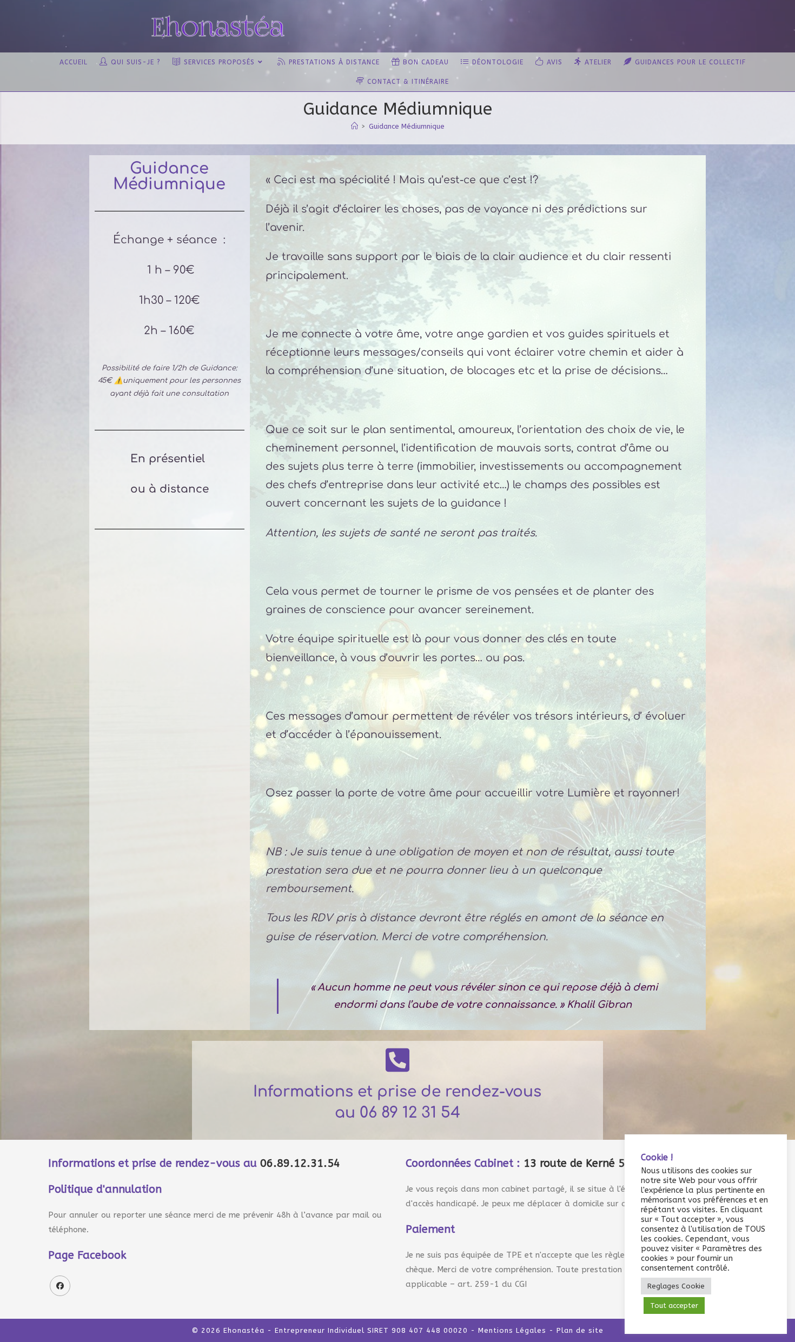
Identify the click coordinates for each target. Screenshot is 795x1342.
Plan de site (580, 1330)
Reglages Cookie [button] (676, 1286)
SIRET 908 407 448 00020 (417, 1330)
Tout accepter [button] (674, 1305)
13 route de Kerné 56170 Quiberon (612, 1163)
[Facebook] (60, 1285)
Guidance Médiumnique (407, 126)
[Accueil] (354, 126)
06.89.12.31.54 (300, 1163)
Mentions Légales (512, 1330)
